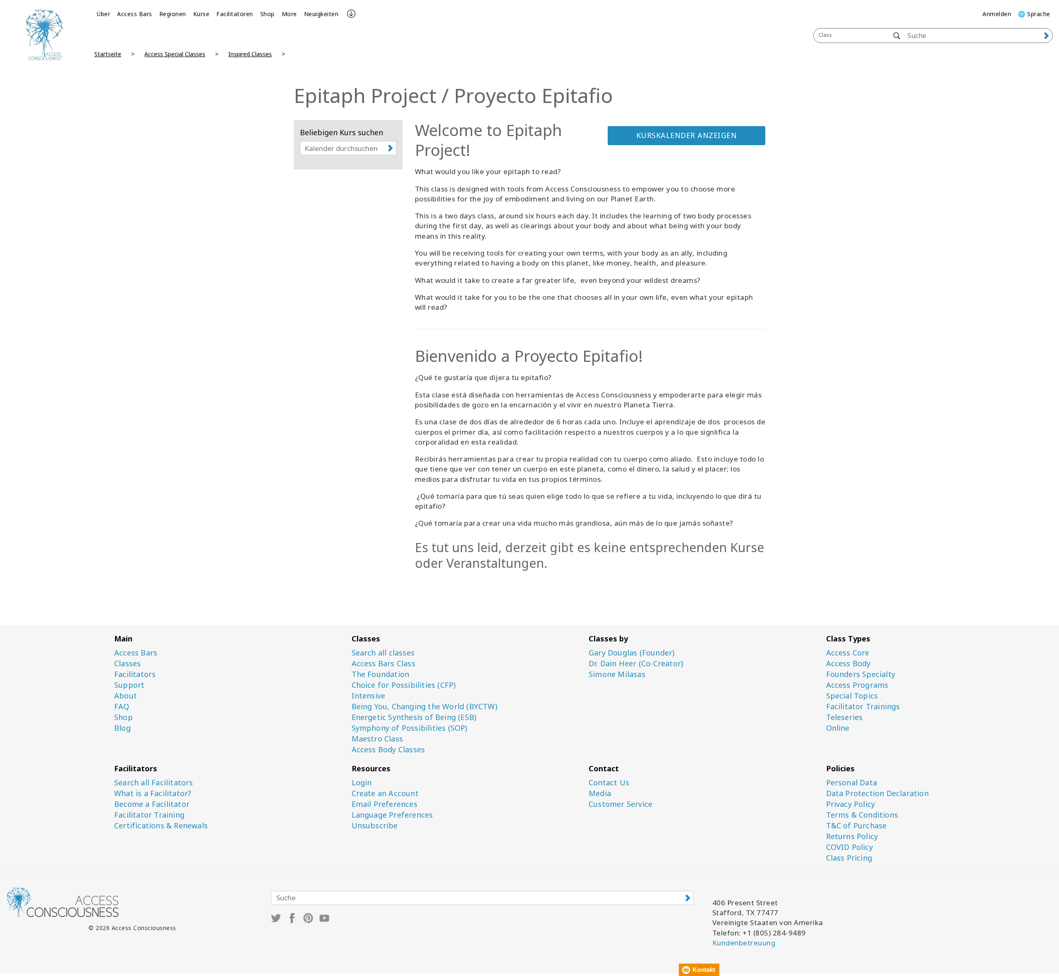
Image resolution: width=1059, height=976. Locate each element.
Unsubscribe (375, 825)
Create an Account (385, 793)
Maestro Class (377, 738)
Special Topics (852, 695)
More (289, 14)
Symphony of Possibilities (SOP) (409, 728)
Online (838, 728)
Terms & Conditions (862, 815)
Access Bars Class (383, 663)
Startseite (107, 54)
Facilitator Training (149, 815)
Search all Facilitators (153, 782)
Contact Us (609, 782)
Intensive (369, 695)
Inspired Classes (250, 54)
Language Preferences (392, 815)
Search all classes (383, 652)
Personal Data (851, 782)
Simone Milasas (617, 674)
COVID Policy (849, 847)
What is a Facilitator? (152, 793)
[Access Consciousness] (44, 34)
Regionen (172, 14)
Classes (127, 663)
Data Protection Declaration (877, 793)
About (125, 695)
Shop (267, 14)
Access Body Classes (388, 749)
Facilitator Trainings (863, 706)
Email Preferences (384, 804)
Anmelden (996, 14)
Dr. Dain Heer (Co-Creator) (636, 663)
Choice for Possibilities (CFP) (404, 685)
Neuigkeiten (321, 14)
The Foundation (381, 674)
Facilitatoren (234, 14)
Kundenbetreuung (744, 942)
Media (600, 793)
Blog (122, 728)
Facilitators (135, 674)
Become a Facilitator (151, 804)
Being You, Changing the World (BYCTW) (424, 706)
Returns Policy (852, 836)
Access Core (848, 652)
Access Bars (134, 14)
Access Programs (857, 685)
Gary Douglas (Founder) (631, 652)
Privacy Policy (850, 804)
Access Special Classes (174, 54)
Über (103, 14)
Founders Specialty (861, 674)
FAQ (121, 706)
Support (129, 685)
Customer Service (620, 804)
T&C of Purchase (856, 825)
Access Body (848, 663)
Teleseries (844, 717)
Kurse (201, 14)
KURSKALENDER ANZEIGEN (686, 135)
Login (362, 782)
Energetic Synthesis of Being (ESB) (414, 717)
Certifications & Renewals (161, 825)
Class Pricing (849, 858)
